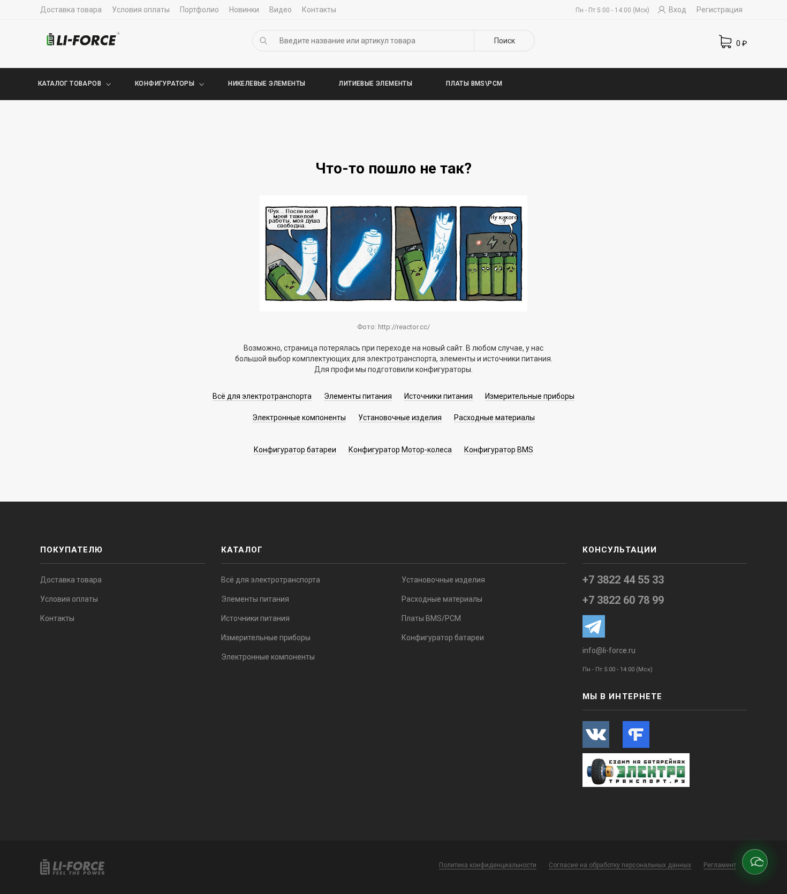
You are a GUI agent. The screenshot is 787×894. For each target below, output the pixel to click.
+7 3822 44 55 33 (623, 579)
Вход (676, 9)
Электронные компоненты (299, 417)
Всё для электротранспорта (262, 396)
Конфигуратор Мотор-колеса (400, 449)
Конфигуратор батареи (295, 449)
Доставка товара (71, 9)
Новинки (244, 9)
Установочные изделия (400, 417)
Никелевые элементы (266, 83)
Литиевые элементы (375, 83)
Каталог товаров (69, 83)
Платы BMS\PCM (474, 83)
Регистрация (720, 9)
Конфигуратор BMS (498, 449)
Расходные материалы (494, 417)
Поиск (504, 40)
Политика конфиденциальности (487, 865)
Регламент (719, 865)
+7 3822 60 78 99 (623, 600)
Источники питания (438, 396)
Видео (280, 9)
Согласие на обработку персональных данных (620, 865)
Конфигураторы (164, 83)
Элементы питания (358, 396)
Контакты (319, 9)
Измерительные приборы (529, 396)
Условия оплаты (141, 9)
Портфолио (199, 9)
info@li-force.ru (608, 650)
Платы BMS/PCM (431, 618)
